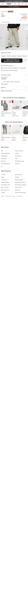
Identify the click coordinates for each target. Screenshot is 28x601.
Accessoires (4, 179)
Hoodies (17, 177)
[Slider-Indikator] (12, 49)
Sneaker (3, 192)
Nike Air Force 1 (5, 187)
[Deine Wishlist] (22, 4)
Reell (2, 14)
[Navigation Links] (1, 38)
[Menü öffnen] (2, 4)
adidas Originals (19, 151)
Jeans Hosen (19, 196)
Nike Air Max (18, 187)
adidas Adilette (19, 179)
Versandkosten (24, 14)
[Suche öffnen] (15, 4)
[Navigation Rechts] (26, 38)
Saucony (3, 161)
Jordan (17, 153)
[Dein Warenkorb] (25, 4)
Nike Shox (17, 190)
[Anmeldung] (18, 4)
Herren (2, 196)
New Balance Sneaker (20, 185)
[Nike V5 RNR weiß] (17, 105)
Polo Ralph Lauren (19, 161)
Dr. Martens (4, 158)
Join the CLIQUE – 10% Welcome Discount (14, 1)
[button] (14, 37)
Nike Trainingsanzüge (20, 192)
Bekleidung (8, 196)
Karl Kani (17, 163)
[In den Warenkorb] (10, 101)
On (2, 166)
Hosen (2, 177)
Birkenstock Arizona (20, 182)
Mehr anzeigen (4, 83)
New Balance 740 (5, 185)
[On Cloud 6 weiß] (17, 130)
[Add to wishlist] (26, 28)
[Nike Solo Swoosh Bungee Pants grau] (6, 130)
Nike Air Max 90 (5, 190)
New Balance (4, 156)
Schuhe (3, 174)
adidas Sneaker (5, 182)
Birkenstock (18, 156)
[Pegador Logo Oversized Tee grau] (6, 105)
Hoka (16, 158)
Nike (2, 151)
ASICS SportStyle (5, 153)
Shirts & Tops (18, 174)
